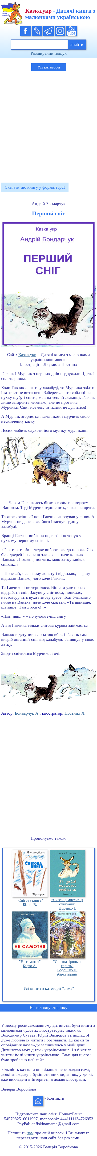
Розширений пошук (49, 53)
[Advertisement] (48, 124)
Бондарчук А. (27, 713)
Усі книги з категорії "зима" (48, 988)
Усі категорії (49, 67)
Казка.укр (27, 354)
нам (30, 1133)
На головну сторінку (48, 1007)
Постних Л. (75, 713)
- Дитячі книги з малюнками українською (60, 14)
